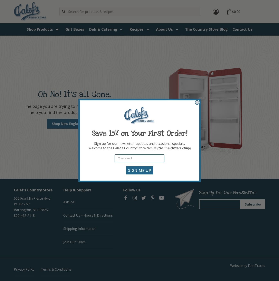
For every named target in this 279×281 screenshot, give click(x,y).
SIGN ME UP (139, 170)
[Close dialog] (197, 102)
